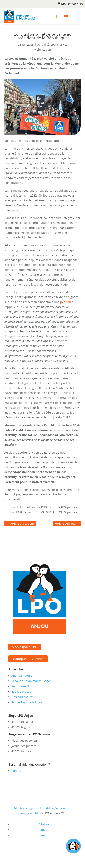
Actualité (43, 44)
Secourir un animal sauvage (30, 681)
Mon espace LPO (72, 4)
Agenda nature (21, 675)
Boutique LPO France (28, 658)
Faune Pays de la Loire (26, 702)
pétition (65, 302)
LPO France (58, 44)
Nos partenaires (22, 697)
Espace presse (21, 691)
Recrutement (20, 686)
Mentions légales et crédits (32, 808)
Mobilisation (42, 49)
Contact (16, 771)
